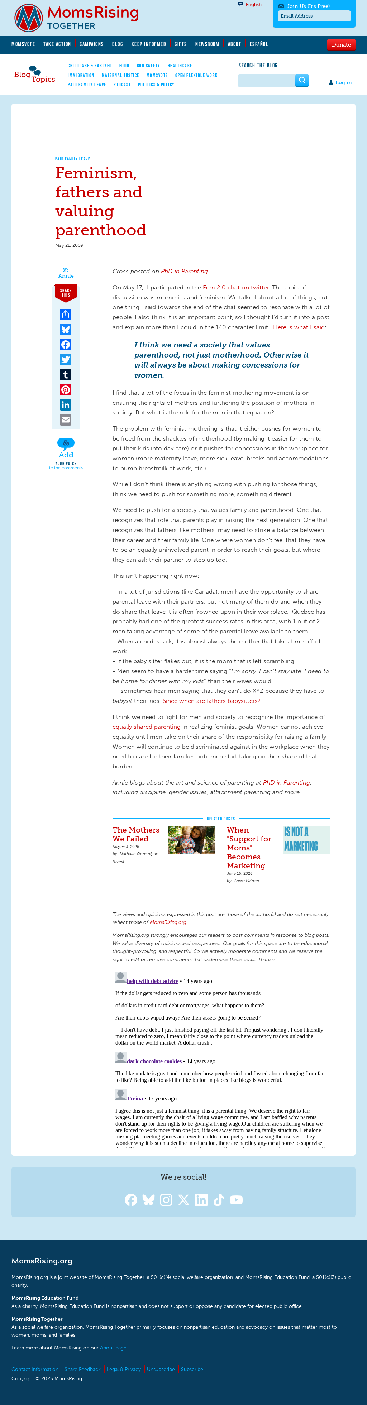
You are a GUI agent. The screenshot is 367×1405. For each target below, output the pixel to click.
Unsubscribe (161, 1369)
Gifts (181, 44)
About (235, 44)
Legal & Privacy (124, 1369)
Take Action (57, 44)
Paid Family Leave (87, 84)
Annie (66, 276)
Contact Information (34, 1369)
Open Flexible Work (196, 75)
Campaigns (92, 44)
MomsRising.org (81, 18)
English (254, 4)
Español (259, 44)
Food (124, 65)
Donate (341, 44)
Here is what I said (299, 327)
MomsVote (23, 44)
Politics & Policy (156, 84)
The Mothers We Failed (136, 834)
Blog (117, 44)
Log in (343, 83)
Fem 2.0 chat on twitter (236, 287)
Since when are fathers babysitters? (212, 700)
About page (113, 1348)
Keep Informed (149, 44)
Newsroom (207, 44)
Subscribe (192, 1369)
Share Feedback (83, 1369)
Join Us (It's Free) (308, 6)
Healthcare (180, 65)
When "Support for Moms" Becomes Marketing (249, 847)
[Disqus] (221, 1058)
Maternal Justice (120, 75)
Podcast (122, 84)
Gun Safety (149, 65)
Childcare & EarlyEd (90, 65)
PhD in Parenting (184, 271)
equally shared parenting (147, 726)
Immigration (81, 75)
